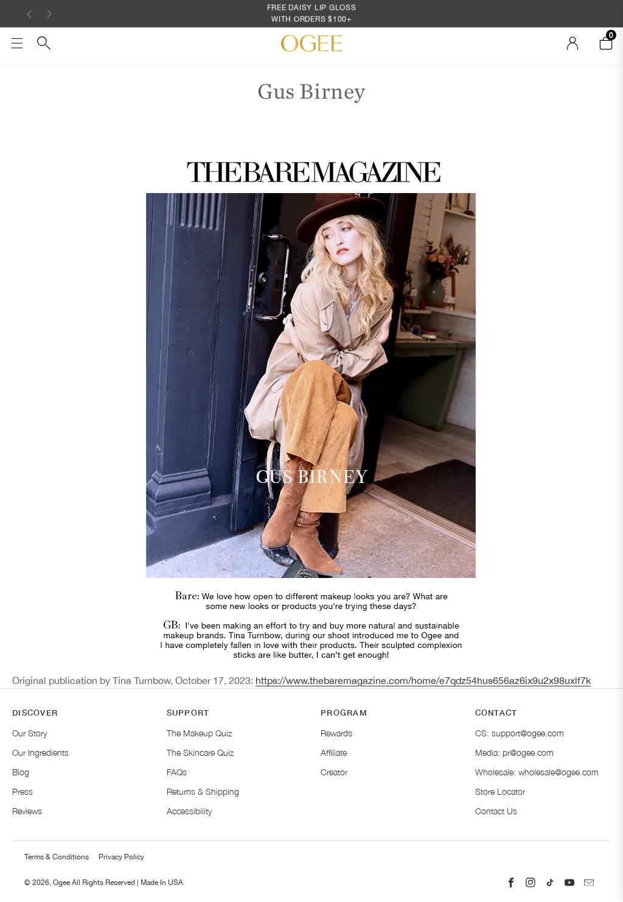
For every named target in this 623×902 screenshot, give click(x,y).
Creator (334, 772)
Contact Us (496, 811)
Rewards (336, 733)
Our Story (29, 733)
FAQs (177, 772)
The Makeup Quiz (199, 733)
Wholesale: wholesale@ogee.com (537, 772)
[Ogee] (311, 43)
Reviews (27, 811)
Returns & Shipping (203, 791)
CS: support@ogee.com (519, 733)
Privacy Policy (121, 857)
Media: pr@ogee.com (514, 752)
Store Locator (500, 791)
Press (22, 791)
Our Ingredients (40, 752)
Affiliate (334, 752)
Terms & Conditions (56, 857)
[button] (29, 13)
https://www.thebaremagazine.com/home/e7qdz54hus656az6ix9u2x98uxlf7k (423, 680)
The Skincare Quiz (200, 752)
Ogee (61, 882)
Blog (20, 772)
